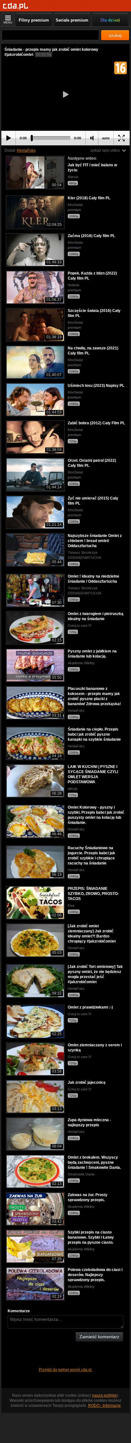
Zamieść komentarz (99, 1336)
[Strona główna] (15, 6)
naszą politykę (104, 1395)
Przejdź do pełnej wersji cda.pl (66, 1369)
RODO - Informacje (104, 1405)
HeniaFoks (26, 150)
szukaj (115, 35)
